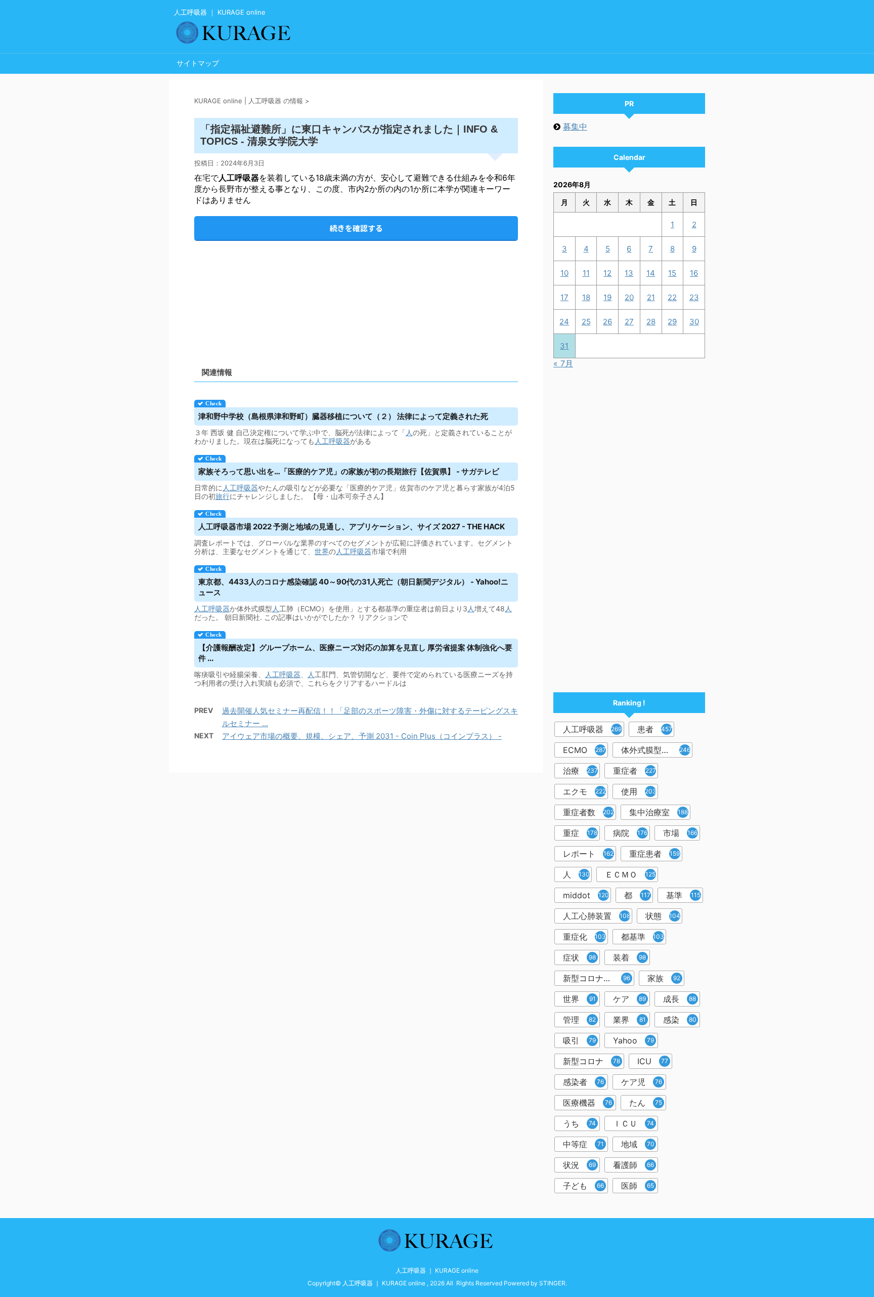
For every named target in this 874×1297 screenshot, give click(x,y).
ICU (652, 1061)
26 (607, 321)
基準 (683, 895)
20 (629, 297)
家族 (663, 978)
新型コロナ (591, 1061)
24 (564, 321)
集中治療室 (658, 812)
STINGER (552, 1283)
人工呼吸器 (332, 441)
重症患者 (654, 854)
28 (651, 321)
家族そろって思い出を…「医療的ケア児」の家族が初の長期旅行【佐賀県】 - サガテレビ (348, 471)
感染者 (583, 1082)
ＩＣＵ (633, 1123)
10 (564, 273)
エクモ (584, 791)
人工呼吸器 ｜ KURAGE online (437, 1270)
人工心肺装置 (596, 916)
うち (579, 1123)
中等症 (583, 1144)
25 (586, 321)
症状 (579, 957)
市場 (680, 833)
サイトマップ (198, 63)
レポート (588, 854)
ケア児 (641, 1082)
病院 (630, 833)
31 (564, 346)
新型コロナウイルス (598, 978)
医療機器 (587, 1103)
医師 (637, 1186)
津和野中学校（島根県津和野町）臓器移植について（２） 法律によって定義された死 (343, 416)
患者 (654, 729)
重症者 (634, 771)
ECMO (584, 750)
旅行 (222, 496)
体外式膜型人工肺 (655, 750)
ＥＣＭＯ (630, 874)
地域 (637, 1144)
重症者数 (588, 812)
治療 (580, 771)
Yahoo (633, 1040)
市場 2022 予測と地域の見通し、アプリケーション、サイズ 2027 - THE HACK (351, 526)
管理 (579, 1020)
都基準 (642, 937)
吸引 (579, 1040)
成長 (679, 999)
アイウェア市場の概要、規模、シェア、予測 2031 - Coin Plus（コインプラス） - (362, 736)
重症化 (584, 937)
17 (564, 297)
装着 (629, 957)
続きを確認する (356, 228)
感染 (679, 1020)
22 (672, 297)
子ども (583, 1186)
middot (586, 895)
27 (629, 321)
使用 (639, 791)
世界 (322, 551)
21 (651, 297)
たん (645, 1103)
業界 (629, 1020)
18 (586, 297)
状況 (579, 1165)
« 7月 (563, 363)
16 (694, 273)
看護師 (633, 1165)
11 (586, 273)
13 (629, 273)
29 (672, 321)
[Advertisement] (356, 295)
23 (694, 297)
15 (672, 273)
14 (650, 273)
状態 (662, 916)
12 (607, 273)
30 (694, 321)
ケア (629, 999)
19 (607, 297)
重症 (580, 833)
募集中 (575, 126)
